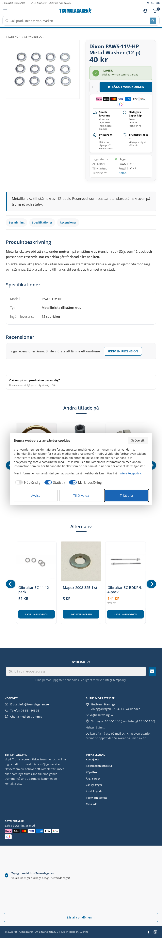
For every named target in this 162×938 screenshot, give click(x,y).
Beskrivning (16, 222)
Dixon (122, 173)
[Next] (151, 584)
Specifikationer (42, 222)
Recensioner (68, 222)
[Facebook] (149, 932)
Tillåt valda (81, 495)
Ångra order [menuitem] (93, 778)
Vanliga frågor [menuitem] (94, 785)
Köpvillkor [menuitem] (92, 772)
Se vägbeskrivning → (99, 715)
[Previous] (10, 584)
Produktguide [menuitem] (94, 791)
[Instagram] (155, 932)
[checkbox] (27, 482)
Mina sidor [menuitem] (92, 804)
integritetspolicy (115, 680)
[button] (5, 10)
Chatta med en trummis (26, 716)
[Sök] (153, 21)
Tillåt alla (126, 495)
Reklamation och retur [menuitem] (99, 766)
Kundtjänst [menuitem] (92, 759)
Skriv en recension (122, 351)
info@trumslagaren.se (34, 704)
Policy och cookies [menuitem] (96, 797)
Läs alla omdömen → (81, 917)
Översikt (140, 440)
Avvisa (35, 495)
